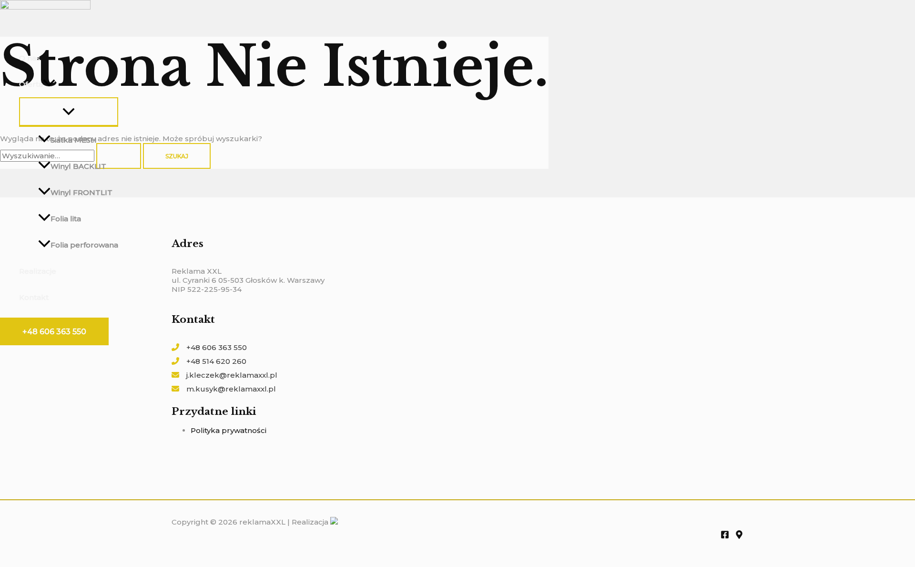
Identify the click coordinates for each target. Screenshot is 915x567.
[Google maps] (739, 536)
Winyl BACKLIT (78, 166)
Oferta (31, 84)
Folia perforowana (84, 244)
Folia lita (66, 218)
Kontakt (34, 297)
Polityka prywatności (228, 430)
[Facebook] (725, 536)
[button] (54, 331)
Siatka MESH (74, 139)
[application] (49, 84)
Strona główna (45, 31)
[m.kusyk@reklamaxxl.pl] (224, 388)
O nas (29, 57)
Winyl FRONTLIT (81, 192)
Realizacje (37, 271)
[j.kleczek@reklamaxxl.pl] (224, 375)
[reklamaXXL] (45, 6)
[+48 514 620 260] (209, 361)
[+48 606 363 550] (209, 347)
